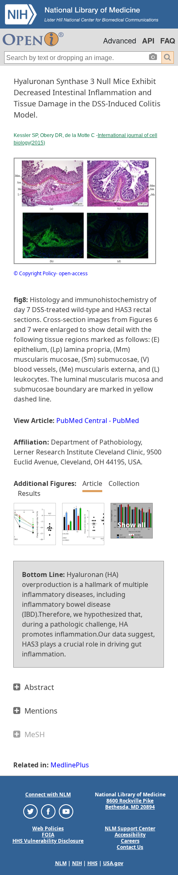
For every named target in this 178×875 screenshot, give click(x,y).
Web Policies (48, 828)
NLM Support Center (130, 828)
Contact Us (130, 847)
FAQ (167, 40)
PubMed (126, 420)
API (148, 40)
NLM (61, 863)
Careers (130, 840)
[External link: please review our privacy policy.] (30, 811)
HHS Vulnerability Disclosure (48, 840)
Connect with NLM (48, 794)
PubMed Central (81, 420)
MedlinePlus (70, 764)
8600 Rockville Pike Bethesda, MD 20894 (130, 803)
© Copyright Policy (35, 273)
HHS (92, 863)
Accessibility (130, 834)
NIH (77, 863)
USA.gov (113, 863)
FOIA (48, 834)
